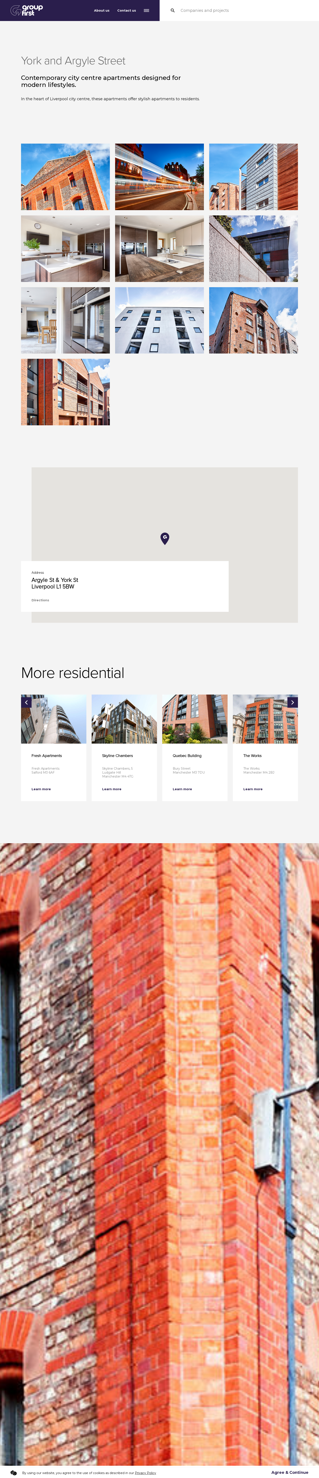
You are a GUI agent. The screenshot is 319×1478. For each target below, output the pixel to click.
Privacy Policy (145, 1473)
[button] (164, 539)
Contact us (126, 10)
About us (101, 10)
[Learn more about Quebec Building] (195, 719)
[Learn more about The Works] (265, 719)
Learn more (41, 789)
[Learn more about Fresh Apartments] (53, 719)
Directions (40, 600)
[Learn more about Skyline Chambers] (124, 719)
